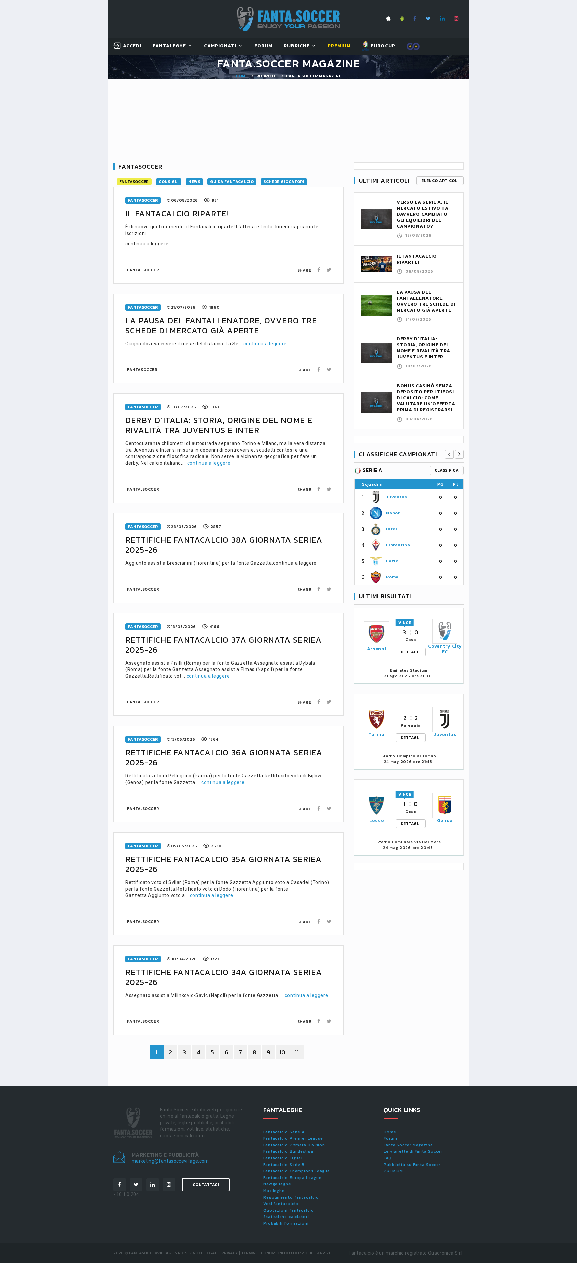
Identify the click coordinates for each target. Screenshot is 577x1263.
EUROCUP (382, 45)
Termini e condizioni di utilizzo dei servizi (285, 1253)
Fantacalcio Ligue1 (283, 1158)
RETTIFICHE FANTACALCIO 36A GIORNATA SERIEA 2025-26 (223, 757)
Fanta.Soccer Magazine (408, 1145)
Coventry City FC (445, 649)
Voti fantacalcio (280, 1204)
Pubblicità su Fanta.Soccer (412, 1165)
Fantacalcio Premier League (293, 1138)
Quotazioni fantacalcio (288, 1210)
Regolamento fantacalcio (291, 1197)
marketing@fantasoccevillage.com (170, 1161)
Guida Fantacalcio (232, 182)
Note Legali (205, 1253)
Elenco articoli (440, 181)
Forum (263, 46)
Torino (376, 734)
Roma (392, 577)
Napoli (393, 513)
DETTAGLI (411, 652)
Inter (391, 529)
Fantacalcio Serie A (284, 1132)
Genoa (445, 820)
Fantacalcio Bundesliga (288, 1151)
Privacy (229, 1253)
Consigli (169, 182)
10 (282, 1052)
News (194, 182)
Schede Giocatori (283, 182)
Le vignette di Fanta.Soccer (413, 1151)
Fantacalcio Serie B (284, 1165)
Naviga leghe (277, 1184)
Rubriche (297, 46)
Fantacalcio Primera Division (294, 1145)
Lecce (376, 820)
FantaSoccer (134, 182)
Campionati (220, 46)
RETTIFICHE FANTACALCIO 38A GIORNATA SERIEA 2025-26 (223, 545)
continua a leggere (265, 343)
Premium (339, 46)
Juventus (396, 497)
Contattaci (206, 1185)
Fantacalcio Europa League (292, 1178)
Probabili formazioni (286, 1223)
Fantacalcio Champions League (296, 1171)
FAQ (388, 1158)
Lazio (392, 561)
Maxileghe (274, 1191)
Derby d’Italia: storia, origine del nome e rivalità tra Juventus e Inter (218, 425)
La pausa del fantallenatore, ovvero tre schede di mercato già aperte (221, 325)
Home (242, 76)
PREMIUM (393, 1171)
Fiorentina (398, 545)
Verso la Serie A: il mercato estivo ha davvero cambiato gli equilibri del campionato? (423, 214)
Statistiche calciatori (286, 1217)
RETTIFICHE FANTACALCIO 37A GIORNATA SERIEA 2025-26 (223, 645)
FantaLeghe (169, 46)
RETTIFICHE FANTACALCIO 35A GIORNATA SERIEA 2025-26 (223, 864)
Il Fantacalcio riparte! (177, 213)
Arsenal (376, 648)
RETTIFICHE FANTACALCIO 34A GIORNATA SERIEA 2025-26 (223, 977)
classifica (447, 470)
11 (297, 1052)
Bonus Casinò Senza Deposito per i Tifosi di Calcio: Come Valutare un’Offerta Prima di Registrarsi (426, 397)
